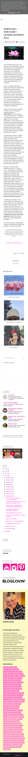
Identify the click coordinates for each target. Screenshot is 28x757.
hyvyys (5, 673)
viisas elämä (6, 747)
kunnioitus (6, 688)
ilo (23, 693)
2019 (6, 468)
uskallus (5, 742)
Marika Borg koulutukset (19, 699)
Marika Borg (6, 686)
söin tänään (19, 671)
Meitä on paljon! (12, 423)
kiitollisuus (6, 671)
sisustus (22, 701)
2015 (6, 531)
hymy (20, 693)
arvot (16, 673)
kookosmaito (14, 710)
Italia (11, 699)
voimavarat (18, 747)
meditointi (11, 712)
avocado (11, 688)
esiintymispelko (7, 723)
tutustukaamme (13, 740)
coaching (6, 721)
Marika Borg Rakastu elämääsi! (16, 754)
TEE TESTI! (11, 395)
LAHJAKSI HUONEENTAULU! (14, 243)
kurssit (5, 701)
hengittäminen (14, 693)
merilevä (16, 729)
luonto (5, 727)
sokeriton (20, 738)
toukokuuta (9, 491)
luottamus (10, 727)
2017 (6, 473)
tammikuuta (9, 528)
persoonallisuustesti (15, 734)
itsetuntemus (18, 684)
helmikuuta (9, 526)
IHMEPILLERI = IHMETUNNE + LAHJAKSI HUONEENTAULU (14, 506)
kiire (9, 695)
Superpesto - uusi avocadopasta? (15, 521)
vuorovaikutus (7, 749)
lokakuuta (9, 480)
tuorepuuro (6, 740)
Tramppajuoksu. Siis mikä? (13, 523)
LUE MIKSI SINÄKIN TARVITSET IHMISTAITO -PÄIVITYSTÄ (15, 502)
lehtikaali (6, 706)
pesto (22, 734)
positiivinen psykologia (8, 697)
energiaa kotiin (18, 688)
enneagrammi (6, 693)
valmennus (21, 742)
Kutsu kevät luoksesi (14, 297)
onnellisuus (16, 701)
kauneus (17, 708)
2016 (6, 475)
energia (5, 684)
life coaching (15, 725)
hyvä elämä (6, 667)
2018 (6, 471)
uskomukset (13, 714)
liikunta (20, 725)
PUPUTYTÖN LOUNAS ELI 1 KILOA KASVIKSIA (14, 498)
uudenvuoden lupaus (13, 742)
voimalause (12, 747)
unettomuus (21, 740)
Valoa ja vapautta (14, 347)
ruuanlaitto (10, 680)
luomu (5, 680)
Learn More (11, 12)
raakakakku (6, 738)
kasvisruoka (15, 669)
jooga (5, 695)
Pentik (12, 708)
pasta (8, 734)
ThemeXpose (22, 755)
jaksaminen (13, 682)
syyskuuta (9, 482)
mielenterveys (18, 712)
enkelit (10, 721)
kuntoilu (20, 710)
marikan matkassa (17, 727)
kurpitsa (5, 712)
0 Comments (21, 42)
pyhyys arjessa (7, 714)
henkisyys (21, 673)
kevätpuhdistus (7, 710)
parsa (5, 734)
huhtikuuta (9, 493)
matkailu (5, 729)
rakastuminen (13, 738)
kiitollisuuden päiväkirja (15, 686)
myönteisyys (20, 682)
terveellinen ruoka (8, 669)
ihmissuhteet (10, 673)
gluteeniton (11, 684)
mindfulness (20, 695)
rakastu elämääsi (18, 697)
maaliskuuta (9, 496)
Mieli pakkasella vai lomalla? (14, 322)
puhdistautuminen (7, 736)
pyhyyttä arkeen (13, 667)
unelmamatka (6, 708)
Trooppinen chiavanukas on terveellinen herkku (13, 510)
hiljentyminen (7, 682)
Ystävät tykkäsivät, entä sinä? (14, 512)
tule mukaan (16, 706)
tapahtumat (6, 699)
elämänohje (12, 671)
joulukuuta (9, 477)
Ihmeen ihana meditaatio (10, 402)
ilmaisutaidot (14, 723)
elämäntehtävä (18, 680)
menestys (11, 729)
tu (23, 738)
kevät (20, 723)
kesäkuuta (9, 489)
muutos (21, 729)
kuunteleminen (7, 725)
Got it (19, 12)
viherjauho (20, 714)
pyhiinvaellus (16, 736)
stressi (10, 706)
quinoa (21, 736)
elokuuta (8, 484)
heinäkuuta (9, 486)
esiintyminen (16, 721)
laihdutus (10, 701)
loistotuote (13, 695)
